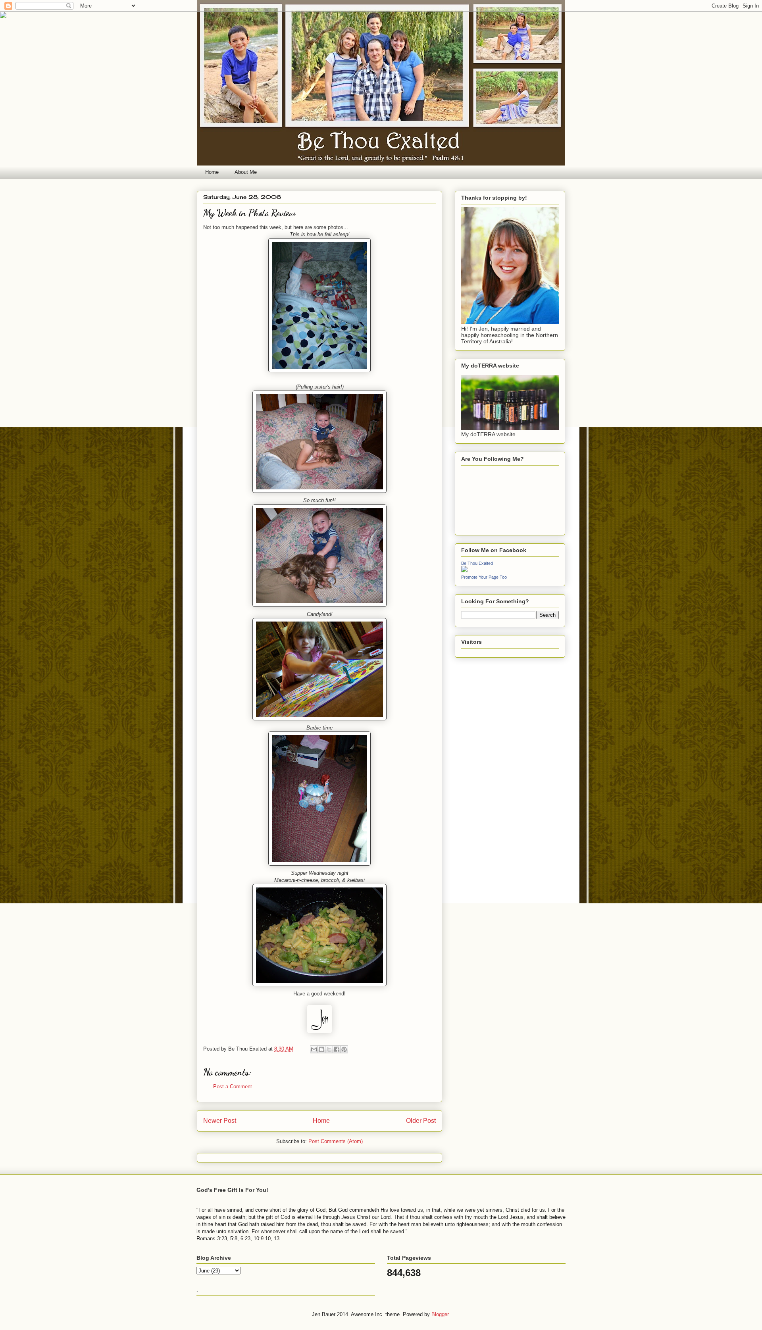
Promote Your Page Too (484, 577)
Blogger (439, 1314)
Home (212, 172)
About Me (246, 172)
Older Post (421, 1120)
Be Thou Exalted (477, 563)
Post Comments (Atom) (335, 1141)
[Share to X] (329, 1049)
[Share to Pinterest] (344, 1049)
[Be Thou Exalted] (464, 570)
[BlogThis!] (321, 1049)
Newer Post (219, 1120)
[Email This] (314, 1049)
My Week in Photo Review (249, 213)
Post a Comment (232, 1086)
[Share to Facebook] (337, 1049)
